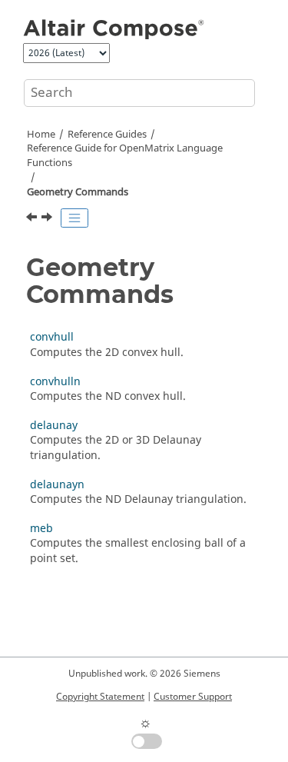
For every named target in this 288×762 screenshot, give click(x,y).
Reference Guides (107, 134)
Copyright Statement (100, 697)
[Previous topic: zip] (33, 219)
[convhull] (48, 219)
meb (41, 529)
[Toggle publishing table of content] (74, 218)
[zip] (33, 219)
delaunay (54, 426)
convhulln (55, 382)
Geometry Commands (77, 192)
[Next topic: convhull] (48, 219)
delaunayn (57, 485)
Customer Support (193, 697)
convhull (52, 337)
